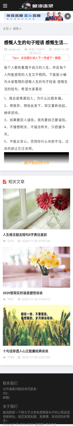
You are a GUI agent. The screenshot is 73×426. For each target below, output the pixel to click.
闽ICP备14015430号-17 (26, 421)
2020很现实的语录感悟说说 (23, 293)
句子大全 (51, 424)
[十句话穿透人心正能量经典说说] (36, 345)
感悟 (16, 28)
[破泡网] (36, 5)
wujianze (14, 49)
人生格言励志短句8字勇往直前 (25, 234)
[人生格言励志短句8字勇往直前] (36, 228)
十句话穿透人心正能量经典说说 (25, 351)
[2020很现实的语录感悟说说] (36, 286)
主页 (6, 28)
